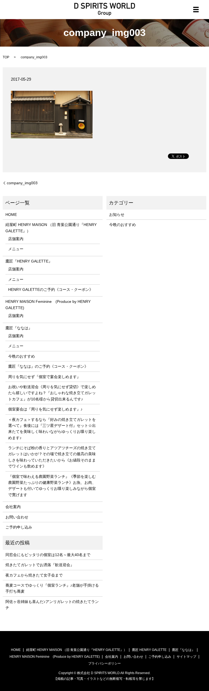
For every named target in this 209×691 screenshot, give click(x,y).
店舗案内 (15, 239)
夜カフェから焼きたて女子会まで (34, 575)
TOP (6, 57)
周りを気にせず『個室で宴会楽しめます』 (44, 377)
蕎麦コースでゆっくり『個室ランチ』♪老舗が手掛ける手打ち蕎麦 (52, 588)
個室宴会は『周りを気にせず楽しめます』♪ (45, 409)
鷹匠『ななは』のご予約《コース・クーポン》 (48, 366)
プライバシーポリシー (104, 663)
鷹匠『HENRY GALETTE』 (28, 261)
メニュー (15, 249)
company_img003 (22, 183)
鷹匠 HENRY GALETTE (149, 650)
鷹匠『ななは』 (18, 328)
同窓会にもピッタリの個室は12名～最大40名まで (47, 555)
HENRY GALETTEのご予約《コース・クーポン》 (50, 289)
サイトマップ (186, 657)
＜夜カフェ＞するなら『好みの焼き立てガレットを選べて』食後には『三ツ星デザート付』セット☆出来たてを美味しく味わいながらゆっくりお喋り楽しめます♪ (52, 428)
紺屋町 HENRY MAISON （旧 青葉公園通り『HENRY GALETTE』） (51, 227)
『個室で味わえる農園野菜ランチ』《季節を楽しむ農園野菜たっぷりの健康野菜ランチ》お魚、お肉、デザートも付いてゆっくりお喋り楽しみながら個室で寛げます (52, 485)
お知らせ (116, 214)
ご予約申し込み (18, 527)
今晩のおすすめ (21, 356)
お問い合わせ (16, 517)
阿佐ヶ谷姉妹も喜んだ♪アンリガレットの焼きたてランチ (52, 604)
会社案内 (13, 507)
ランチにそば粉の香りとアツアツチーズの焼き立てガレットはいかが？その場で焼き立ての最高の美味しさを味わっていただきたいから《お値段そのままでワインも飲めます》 (52, 457)
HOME (11, 214)
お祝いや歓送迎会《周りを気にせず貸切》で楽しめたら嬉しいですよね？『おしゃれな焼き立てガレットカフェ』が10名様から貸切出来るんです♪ (52, 393)
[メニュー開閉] (196, 9)
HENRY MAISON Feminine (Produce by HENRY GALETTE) (48, 304)
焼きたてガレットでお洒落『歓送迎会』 (39, 565)
